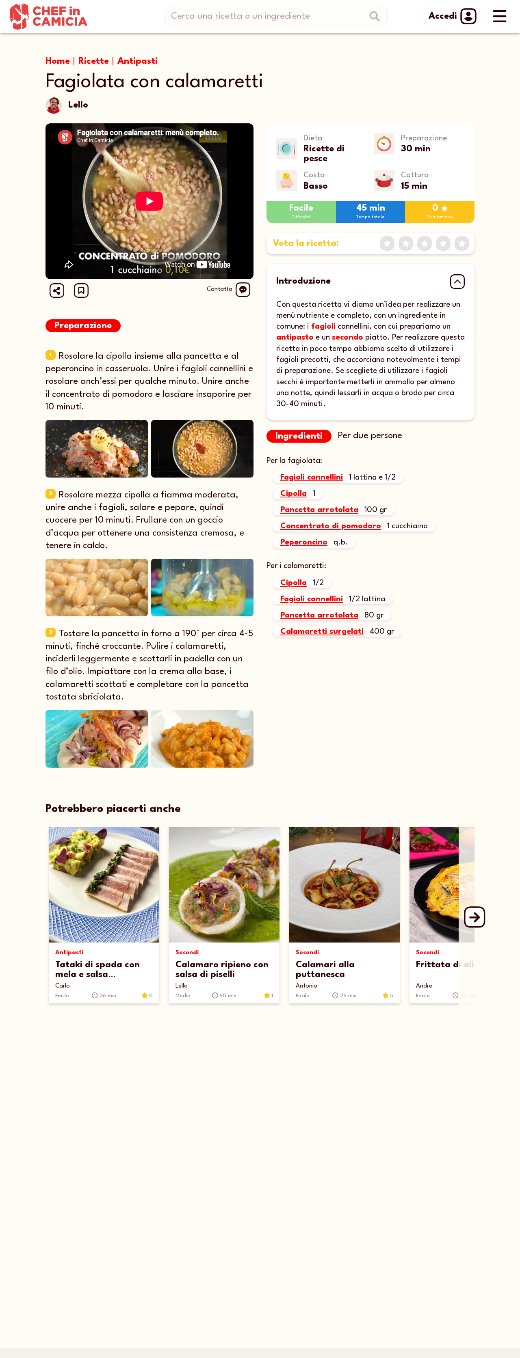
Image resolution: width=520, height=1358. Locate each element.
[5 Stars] (462, 243)
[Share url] (57, 290)
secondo (347, 338)
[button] (81, 290)
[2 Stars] (405, 243)
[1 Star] (387, 243)
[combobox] (279, 16)
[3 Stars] (424, 243)
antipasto (295, 338)
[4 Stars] (443, 243)
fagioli (323, 327)
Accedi (443, 16)
